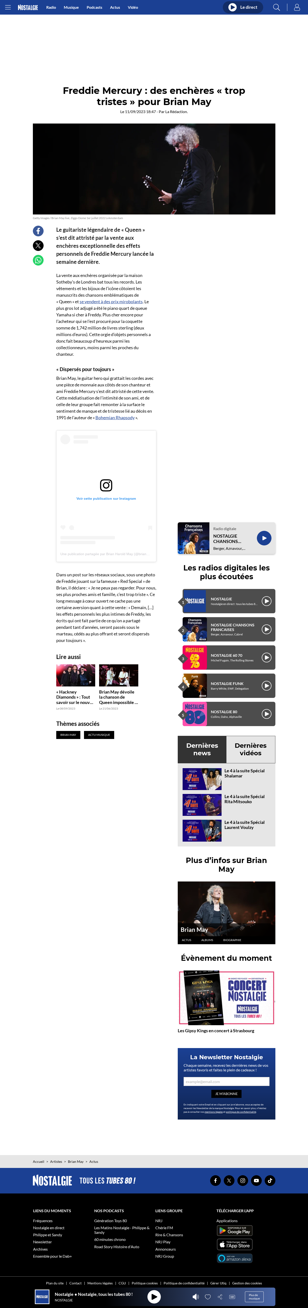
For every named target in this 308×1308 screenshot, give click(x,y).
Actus (115, 7)
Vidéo (133, 7)
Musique (71, 7)
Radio (51, 7)
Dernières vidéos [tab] (251, 749)
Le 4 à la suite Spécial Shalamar (244, 773)
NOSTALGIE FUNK (227, 683)
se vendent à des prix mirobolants (111, 301)
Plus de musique (254, 1296)
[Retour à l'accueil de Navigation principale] (28, 7)
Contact (75, 1283)
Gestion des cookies (247, 1283)
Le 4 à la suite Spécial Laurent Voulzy (244, 824)
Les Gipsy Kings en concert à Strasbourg (216, 1030)
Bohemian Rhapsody (115, 417)
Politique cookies (145, 1283)
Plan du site (55, 1283)
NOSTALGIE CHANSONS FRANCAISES (226, 539)
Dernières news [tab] (202, 749)
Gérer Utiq (218, 1283)
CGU (122, 1283)
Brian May (194, 929)
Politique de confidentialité (184, 1283)
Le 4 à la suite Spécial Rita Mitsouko (244, 799)
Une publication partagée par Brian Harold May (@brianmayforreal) (112, 554)
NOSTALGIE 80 (224, 711)
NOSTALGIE (221, 598)
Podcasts (94, 7)
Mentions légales (100, 1283)
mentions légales (214, 1111)
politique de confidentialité (241, 1111)
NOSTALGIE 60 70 (226, 655)
